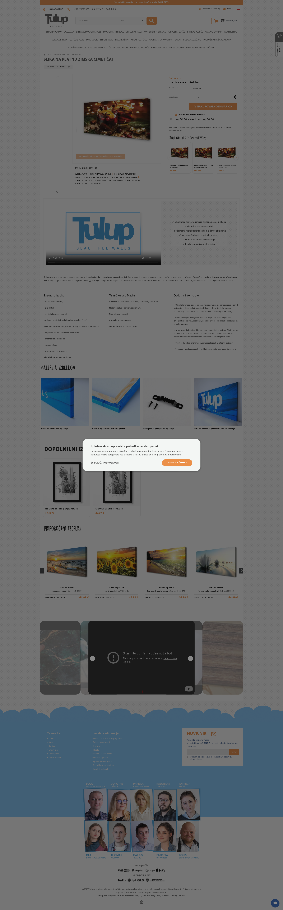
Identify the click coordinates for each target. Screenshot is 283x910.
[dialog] (141, 455)
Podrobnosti (174, 454)
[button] (105, 462)
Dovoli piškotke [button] (177, 462)
